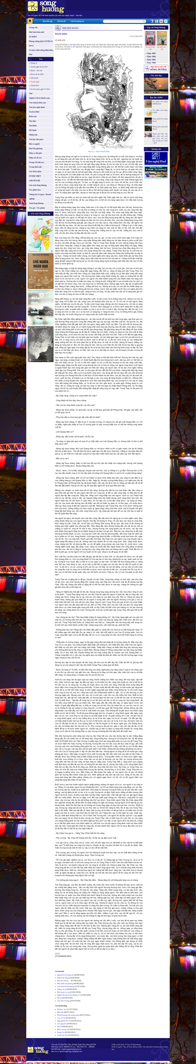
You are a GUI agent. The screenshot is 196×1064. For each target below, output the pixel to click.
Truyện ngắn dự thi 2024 (39, 67)
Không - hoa (62, 1009)
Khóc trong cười (63, 1029)
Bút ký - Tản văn (36, 71)
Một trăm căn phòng (65, 983)
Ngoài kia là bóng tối (65, 975)
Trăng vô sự (61, 989)
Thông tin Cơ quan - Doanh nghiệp (40, 196)
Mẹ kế (59, 1026)
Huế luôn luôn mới (36, 32)
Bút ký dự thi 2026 (37, 74)
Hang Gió (61, 1032)
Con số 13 (61, 1018)
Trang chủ (33, 27)
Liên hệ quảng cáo (77, 21)
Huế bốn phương (35, 148)
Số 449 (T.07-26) (162, 48)
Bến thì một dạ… (63, 981)
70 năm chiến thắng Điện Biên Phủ (41, 52)
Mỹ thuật (32, 130)
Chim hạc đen (62, 1035)
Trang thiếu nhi (35, 167)
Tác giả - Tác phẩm (37, 208)
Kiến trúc (33, 116)
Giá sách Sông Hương (38, 185)
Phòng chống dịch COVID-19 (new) (41, 43)
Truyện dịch (35, 85)
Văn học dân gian (36, 139)
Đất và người (34, 144)
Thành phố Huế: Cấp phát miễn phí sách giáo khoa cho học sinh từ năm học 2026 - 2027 (160, 138)
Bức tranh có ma (63, 992)
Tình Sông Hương (36, 203)
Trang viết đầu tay (36, 162)
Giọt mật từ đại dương (65, 986)
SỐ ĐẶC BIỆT (35, 176)
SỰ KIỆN (33, 37)
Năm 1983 (151, 53)
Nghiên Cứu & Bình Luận (39, 98)
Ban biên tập (47, 21)
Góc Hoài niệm (35, 171)
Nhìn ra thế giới (35, 153)
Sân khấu (33, 125)
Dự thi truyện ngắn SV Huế (40, 89)
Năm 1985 (151, 60)
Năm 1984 (151, 56)
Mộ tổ (59, 998)
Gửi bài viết (61, 21)
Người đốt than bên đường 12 (68, 995)
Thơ (30, 93)
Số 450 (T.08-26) (150, 48)
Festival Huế (34, 112)
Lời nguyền (61, 1024)
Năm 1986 (151, 63)
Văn (40, 59)
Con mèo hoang (63, 1001)
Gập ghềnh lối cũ (63, 1021)
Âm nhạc (32, 121)
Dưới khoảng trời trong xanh (68, 1015)
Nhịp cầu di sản (35, 158)
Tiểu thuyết (34, 78)
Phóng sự (34, 63)
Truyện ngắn (35, 82)
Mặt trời (60, 1012)
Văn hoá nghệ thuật (37, 107)
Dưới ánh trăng (63, 978)
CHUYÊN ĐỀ (34, 181)
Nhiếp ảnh (33, 135)
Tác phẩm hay (35, 190)
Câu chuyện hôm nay (37, 103)
